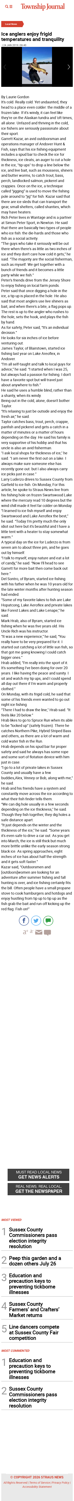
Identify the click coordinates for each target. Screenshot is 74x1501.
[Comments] (48, 921)
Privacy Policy (60, 1482)
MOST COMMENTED (15, 1351)
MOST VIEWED (11, 1220)
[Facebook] (24, 921)
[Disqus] (37, 995)
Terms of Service (39, 1482)
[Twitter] (36, 921)
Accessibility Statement (37, 1487)
